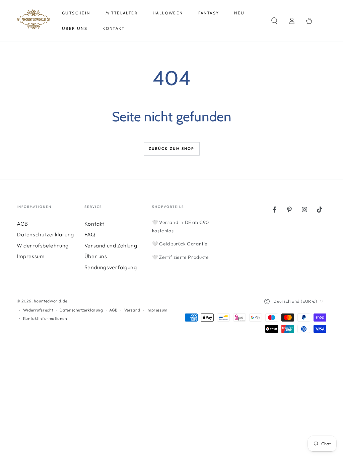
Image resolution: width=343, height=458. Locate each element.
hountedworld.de (50, 300)
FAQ (89, 234)
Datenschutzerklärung (45, 234)
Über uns (95, 256)
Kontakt (94, 223)
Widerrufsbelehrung (43, 245)
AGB (22, 223)
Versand (132, 309)
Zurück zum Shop (172, 148)
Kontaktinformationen (45, 318)
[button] (274, 20)
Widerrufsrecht (38, 309)
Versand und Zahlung (110, 245)
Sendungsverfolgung (110, 267)
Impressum (31, 256)
